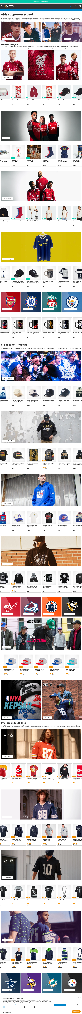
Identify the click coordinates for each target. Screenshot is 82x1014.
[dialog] (41, 1005)
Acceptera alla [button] (60, 1005)
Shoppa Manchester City (70, 309)
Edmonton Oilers (48, 614)
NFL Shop (67, 39)
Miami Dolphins (48, 990)
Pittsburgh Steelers (69, 990)
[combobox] (78, 998)
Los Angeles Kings (7, 564)
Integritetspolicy (38, 1002)
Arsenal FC (6, 138)
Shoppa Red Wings (7, 614)
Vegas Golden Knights (8, 440)
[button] (27, 1004)
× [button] (80, 997)
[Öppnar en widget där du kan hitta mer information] (76, 1011)
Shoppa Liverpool (7, 77)
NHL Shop (26, 39)
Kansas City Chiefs (7, 756)
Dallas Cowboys (7, 817)
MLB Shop (47, 39)
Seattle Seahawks (7, 940)
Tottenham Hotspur (8, 259)
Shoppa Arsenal (7, 309)
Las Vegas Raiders (7, 877)
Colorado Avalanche (28, 614)
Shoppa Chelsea (28, 309)
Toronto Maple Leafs (8, 378)
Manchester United (7, 198)
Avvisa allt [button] (72, 1005)
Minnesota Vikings (28, 990)
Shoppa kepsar (7, 717)
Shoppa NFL (47, 717)
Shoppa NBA (6, 647)
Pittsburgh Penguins (69, 614)
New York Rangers (7, 503)
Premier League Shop (8, 39)
